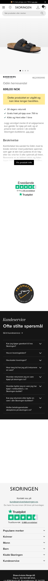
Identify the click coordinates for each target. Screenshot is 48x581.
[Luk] (45, 2)
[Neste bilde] (43, 46)
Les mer (34, 2)
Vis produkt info (24, 162)
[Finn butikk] (10, 7)
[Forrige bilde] (5, 46)
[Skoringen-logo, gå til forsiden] (23, 7)
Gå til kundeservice (11, 332)
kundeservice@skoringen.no (24, 501)
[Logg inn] (37, 7)
